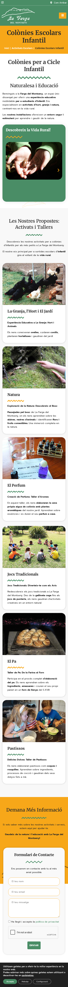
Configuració (42, 981)
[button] (9, 170)
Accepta (10, 981)
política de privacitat (47, 922)
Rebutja (25, 981)
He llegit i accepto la (35, 922)
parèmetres (28, 975)
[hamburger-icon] (62, 16)
